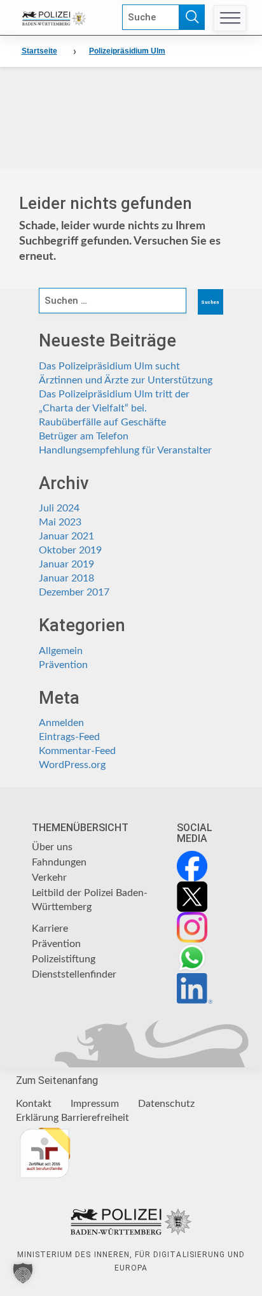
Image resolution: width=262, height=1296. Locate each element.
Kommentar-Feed (77, 751)
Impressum (95, 1104)
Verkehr (49, 877)
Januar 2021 (66, 536)
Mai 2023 (60, 522)
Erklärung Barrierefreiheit (72, 1118)
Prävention (63, 665)
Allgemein (61, 651)
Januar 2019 (66, 564)
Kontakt (34, 1104)
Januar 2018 (66, 578)
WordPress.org (72, 765)
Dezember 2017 (74, 592)
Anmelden (61, 723)
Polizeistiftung (63, 959)
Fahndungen (59, 862)
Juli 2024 (59, 508)
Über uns (52, 847)
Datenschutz (166, 1104)
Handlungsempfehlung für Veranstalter (125, 450)
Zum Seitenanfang (57, 1080)
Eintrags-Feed (69, 737)
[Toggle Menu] (229, 18)
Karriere (50, 928)
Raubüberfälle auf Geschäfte (102, 422)
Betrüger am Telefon (83, 436)
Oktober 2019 (70, 550)
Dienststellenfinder (74, 974)
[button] (23, 1273)
